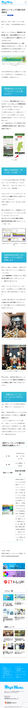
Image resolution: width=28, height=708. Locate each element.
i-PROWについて (7, 670)
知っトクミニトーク (7, 677)
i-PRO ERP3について (8, 671)
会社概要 (18, 670)
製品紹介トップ (6, 668)
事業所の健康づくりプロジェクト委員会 (12, 553)
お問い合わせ (19, 668)
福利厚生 (10, 15)
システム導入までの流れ (7, 675)
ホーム (4, 666)
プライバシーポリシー (21, 672)
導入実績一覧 (6, 673)
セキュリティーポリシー (21, 675)
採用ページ (19, 677)
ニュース (18, 666)
